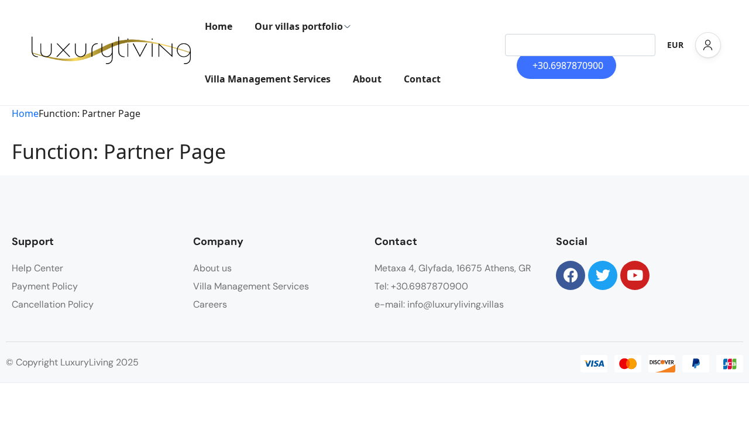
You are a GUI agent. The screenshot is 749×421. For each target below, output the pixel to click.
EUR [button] (675, 44)
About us (212, 268)
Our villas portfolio (299, 26)
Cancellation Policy (53, 304)
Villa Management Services (268, 79)
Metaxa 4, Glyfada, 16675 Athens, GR (452, 268)
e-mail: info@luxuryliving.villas (439, 304)
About (367, 79)
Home (218, 26)
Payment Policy (45, 286)
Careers (210, 304)
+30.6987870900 (567, 65)
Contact (422, 79)
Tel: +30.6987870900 (421, 286)
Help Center (37, 268)
